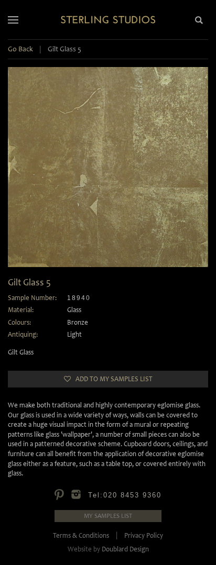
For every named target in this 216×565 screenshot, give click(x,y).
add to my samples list (112, 379)
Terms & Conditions (81, 535)
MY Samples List (108, 515)
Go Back (20, 49)
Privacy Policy (143, 535)
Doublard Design (125, 549)
